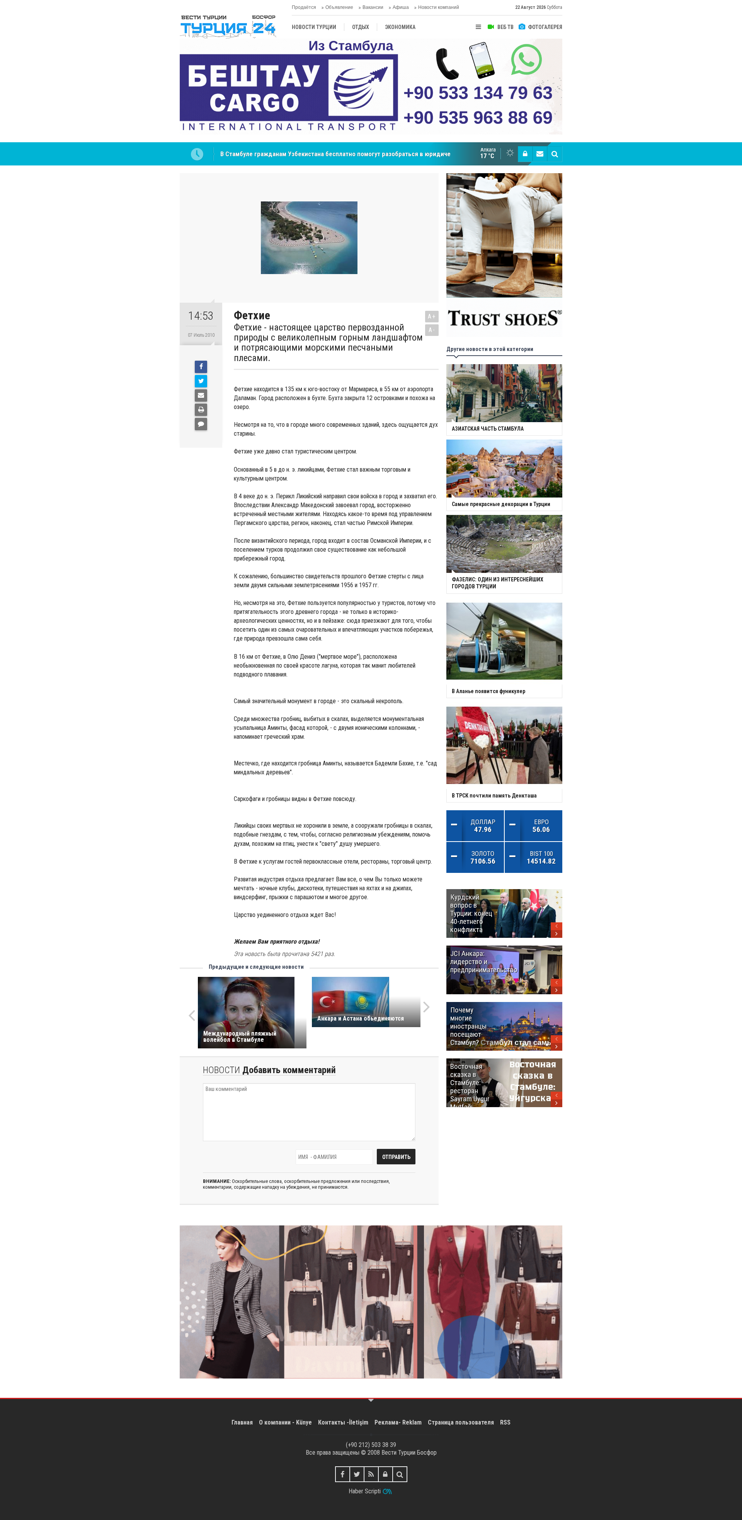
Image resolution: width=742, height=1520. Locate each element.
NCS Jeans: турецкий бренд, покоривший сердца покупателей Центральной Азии (336, 154)
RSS (505, 1422)
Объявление (339, 7)
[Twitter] (201, 381)
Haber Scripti (365, 1491)
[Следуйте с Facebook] (342, 1474)
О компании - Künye (285, 1422)
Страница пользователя (461, 1422)
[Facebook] (201, 367)
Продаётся (304, 7)
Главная (242, 1422)
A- (432, 330)
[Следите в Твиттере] (357, 1474)
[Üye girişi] (525, 154)
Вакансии (372, 7)
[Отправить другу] (201, 395)
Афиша (401, 7)
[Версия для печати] (201, 410)
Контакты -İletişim (343, 1422)
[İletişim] (540, 154)
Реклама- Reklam (398, 1422)
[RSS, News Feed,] (371, 1474)
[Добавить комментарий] (201, 424)
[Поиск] (554, 154)
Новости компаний (438, 7)
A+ (432, 316)
